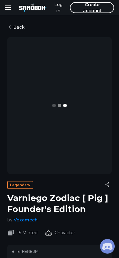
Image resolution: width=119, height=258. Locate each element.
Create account (92, 7)
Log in (58, 7)
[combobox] (37, 47)
